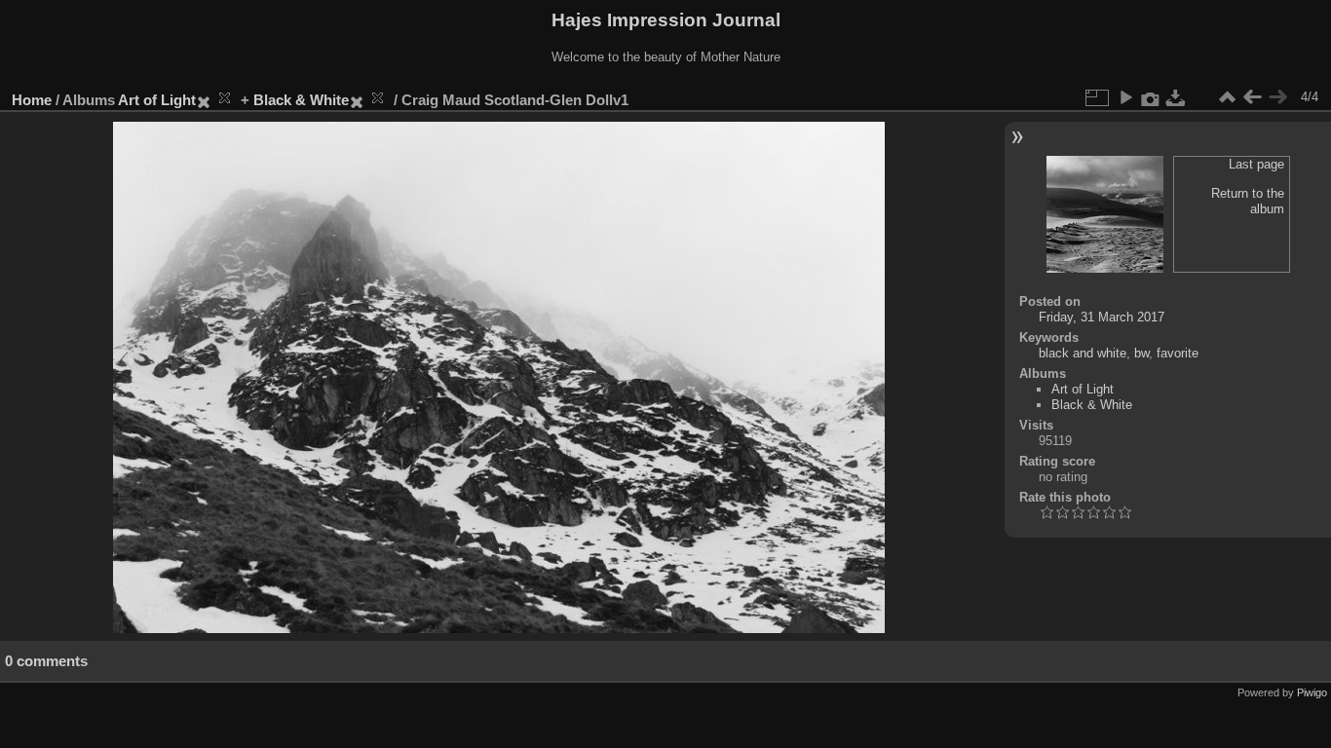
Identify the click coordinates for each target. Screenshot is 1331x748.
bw (1141, 353)
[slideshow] (1125, 97)
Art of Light (157, 100)
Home (32, 100)
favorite (1177, 353)
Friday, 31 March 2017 (1101, 317)
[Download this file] (1176, 97)
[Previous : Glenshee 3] (1252, 97)
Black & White (301, 100)
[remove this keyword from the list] (216, 100)
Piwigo (1312, 692)
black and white (1082, 353)
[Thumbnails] (1226, 97)
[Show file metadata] (1150, 97)
